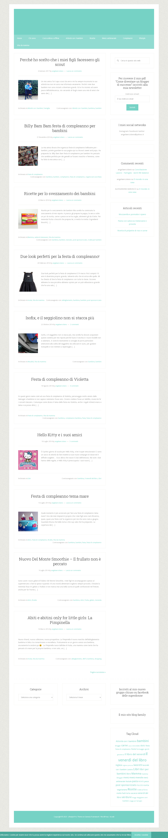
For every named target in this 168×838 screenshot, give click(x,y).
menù (126, 777)
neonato (69, 240)
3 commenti (73, 441)
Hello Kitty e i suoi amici (59, 434)
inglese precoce (128, 765)
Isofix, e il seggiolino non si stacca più (60, 317)
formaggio (140, 749)
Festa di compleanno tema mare (60, 496)
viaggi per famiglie (135, 801)
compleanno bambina (73, 418)
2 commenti (74, 324)
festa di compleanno (77, 177)
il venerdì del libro (91, 478)
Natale (129, 781)
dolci (29, 540)
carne (124, 745)
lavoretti (138, 765)
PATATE (141, 781)
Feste (133, 749)
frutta (87, 600)
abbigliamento (67, 300)
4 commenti (74, 386)
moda (30, 300)
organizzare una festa (93, 177)
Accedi (112, 817)
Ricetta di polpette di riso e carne (132, 230)
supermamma (84, 22)
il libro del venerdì (135, 754)
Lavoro (130, 769)
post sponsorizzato (80, 240)
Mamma (31, 237)
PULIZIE (140, 785)
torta (128, 793)
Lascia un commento (74, 71)
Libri (29, 478)
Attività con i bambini (35, 108)
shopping (98, 659)
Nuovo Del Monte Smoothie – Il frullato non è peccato (60, 561)
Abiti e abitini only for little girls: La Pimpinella (60, 620)
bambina (91, 108)
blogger (118, 746)
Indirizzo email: (132, 94)
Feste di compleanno (35, 174)
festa (84, 418)
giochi (147, 749)
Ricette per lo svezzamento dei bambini (60, 193)
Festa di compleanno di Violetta (59, 379)
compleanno (64, 177)
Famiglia (47, 108)
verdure (127, 797)
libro (128, 774)
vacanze (134, 793)
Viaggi (134, 797)
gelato (92, 600)
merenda (98, 600)
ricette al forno (142, 790)
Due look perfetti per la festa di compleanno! (59, 256)
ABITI (85, 659)
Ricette (50, 540)
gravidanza (120, 754)
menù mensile (136, 777)
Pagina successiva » (98, 672)
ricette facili (121, 793)
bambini (98, 108)
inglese (119, 765)
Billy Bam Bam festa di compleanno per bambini (59, 128)
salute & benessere (41, 237)
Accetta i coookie (141, 835)
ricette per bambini (94, 240)
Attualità (31, 362)
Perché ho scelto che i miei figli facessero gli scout (60, 62)
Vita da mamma (54, 237)
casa (130, 746)
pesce (146, 781)
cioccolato (136, 746)
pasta (135, 781)
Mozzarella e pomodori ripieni (132, 214)
